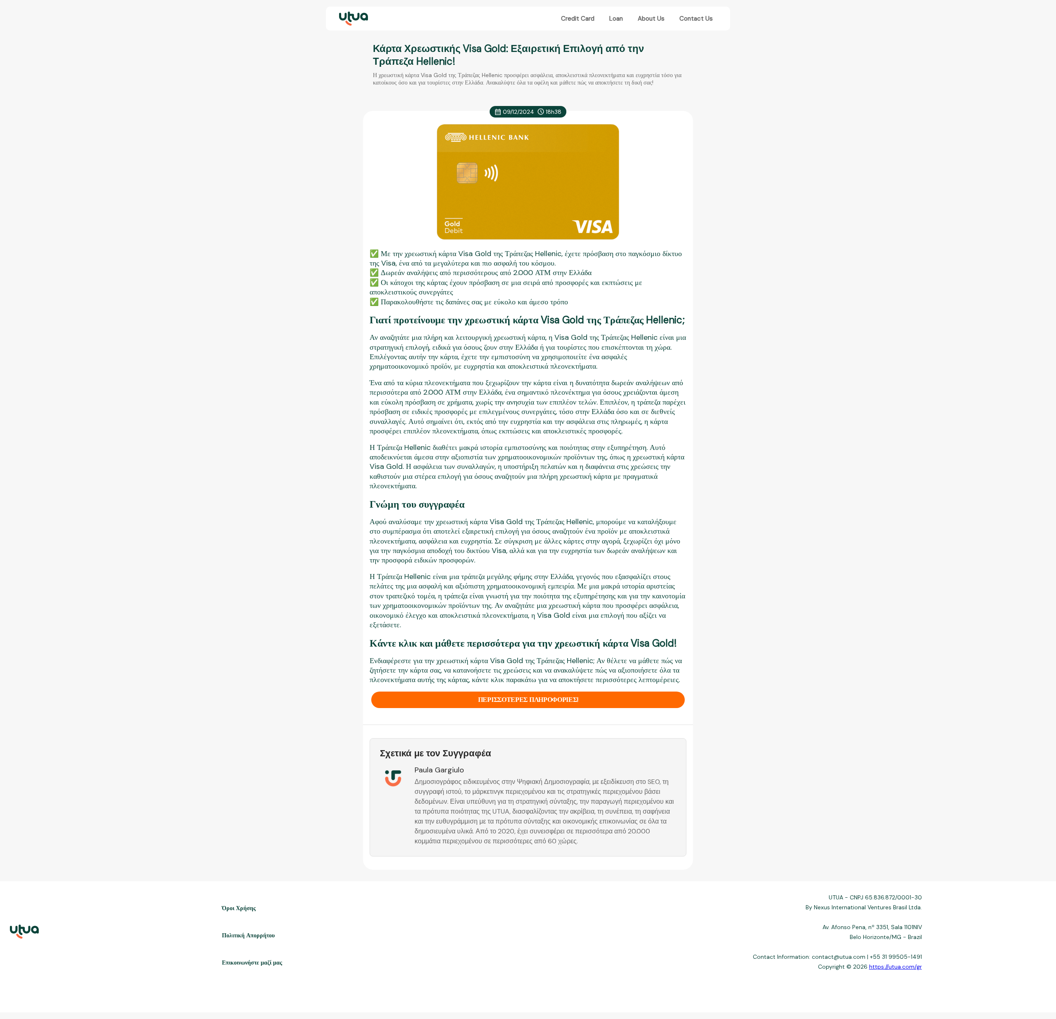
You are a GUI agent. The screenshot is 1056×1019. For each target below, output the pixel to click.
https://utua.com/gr (895, 966)
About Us (651, 18)
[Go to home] (352, 19)
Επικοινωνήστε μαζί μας (252, 962)
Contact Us (696, 18)
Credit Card (577, 18)
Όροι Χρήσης (239, 908)
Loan (616, 18)
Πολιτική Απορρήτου (248, 935)
